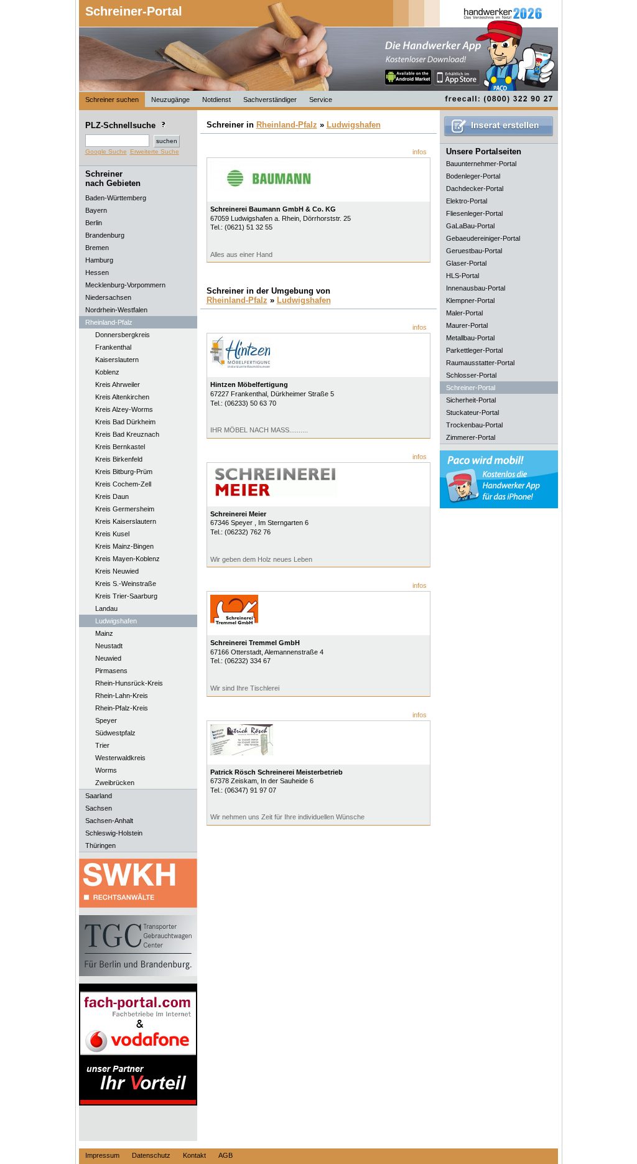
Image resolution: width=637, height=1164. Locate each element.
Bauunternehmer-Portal (481, 163)
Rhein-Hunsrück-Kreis (129, 683)
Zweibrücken (114, 782)
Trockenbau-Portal (474, 425)
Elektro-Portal (466, 201)
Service (320, 99)
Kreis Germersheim (124, 509)
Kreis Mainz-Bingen (124, 546)
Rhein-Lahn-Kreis (121, 695)
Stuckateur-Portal (472, 412)
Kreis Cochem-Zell (123, 484)
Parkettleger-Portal (474, 350)
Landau (106, 608)
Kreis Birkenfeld (118, 459)
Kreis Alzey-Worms (124, 409)
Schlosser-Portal (471, 375)
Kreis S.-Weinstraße (125, 583)
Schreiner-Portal (133, 11)
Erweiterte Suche (154, 151)
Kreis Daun (112, 496)
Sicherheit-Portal (471, 400)
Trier (102, 745)
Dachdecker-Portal (474, 188)
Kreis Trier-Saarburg (126, 596)
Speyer (106, 720)
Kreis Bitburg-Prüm (123, 471)
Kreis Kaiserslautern (125, 521)
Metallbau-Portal (470, 338)
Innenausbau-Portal (475, 288)
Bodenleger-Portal (473, 176)
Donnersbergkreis (122, 334)
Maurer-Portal (467, 325)
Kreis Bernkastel (120, 446)
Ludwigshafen (116, 621)
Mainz (104, 633)
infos (419, 152)
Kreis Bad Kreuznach (127, 434)
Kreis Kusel (112, 534)
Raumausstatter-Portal (480, 362)
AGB (225, 1155)
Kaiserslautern (117, 359)
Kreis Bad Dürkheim (125, 422)
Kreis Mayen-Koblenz (127, 558)
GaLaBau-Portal (470, 226)
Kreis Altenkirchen (122, 397)
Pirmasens (111, 670)
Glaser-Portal (466, 263)
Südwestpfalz (115, 733)
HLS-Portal (462, 275)
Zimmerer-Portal (470, 437)
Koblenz (107, 372)
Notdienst (216, 99)
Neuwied (108, 658)
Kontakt (194, 1155)
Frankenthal (113, 347)
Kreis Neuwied (117, 571)
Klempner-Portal (470, 300)
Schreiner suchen (112, 99)
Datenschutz (151, 1155)
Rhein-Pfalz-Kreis (121, 708)
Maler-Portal (464, 313)
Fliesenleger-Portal (474, 213)
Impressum (102, 1155)
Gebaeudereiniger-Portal (483, 238)
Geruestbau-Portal (474, 250)
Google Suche (106, 151)
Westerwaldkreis (120, 757)
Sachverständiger (270, 99)
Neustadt (109, 646)
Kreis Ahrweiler (117, 384)
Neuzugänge (170, 99)
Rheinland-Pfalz (286, 124)
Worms (106, 770)
